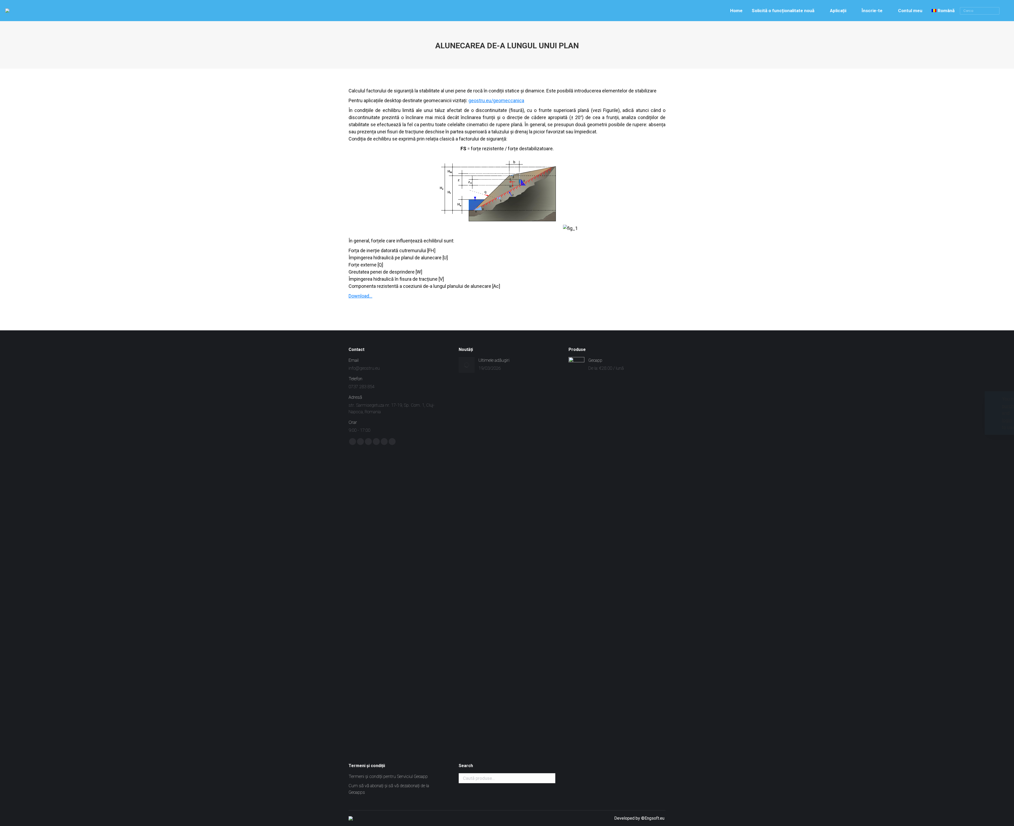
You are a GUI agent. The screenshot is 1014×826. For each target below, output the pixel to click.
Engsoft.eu (655, 818)
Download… (360, 296)
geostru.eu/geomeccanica (496, 100)
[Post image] (467, 365)
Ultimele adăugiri (493, 360)
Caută (549, 778)
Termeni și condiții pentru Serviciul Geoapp (388, 776)
